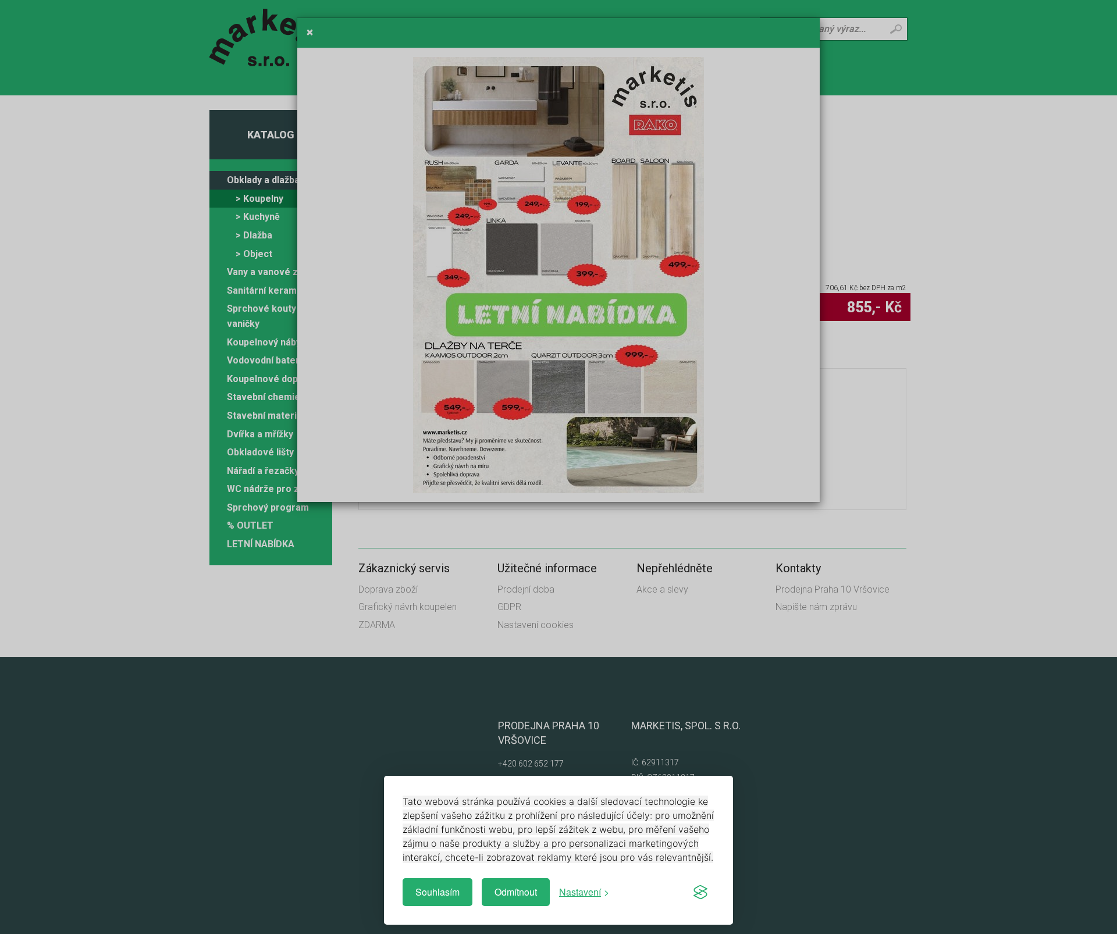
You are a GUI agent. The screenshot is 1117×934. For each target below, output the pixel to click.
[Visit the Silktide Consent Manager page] (700, 892)
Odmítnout (516, 892)
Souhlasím (437, 892)
